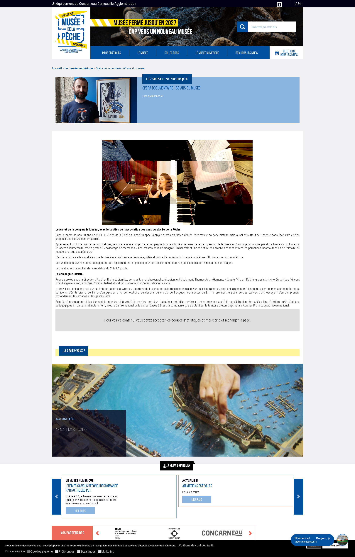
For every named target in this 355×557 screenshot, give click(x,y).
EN (296, 3)
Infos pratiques (111, 53)
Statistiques (88, 551)
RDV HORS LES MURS (247, 53)
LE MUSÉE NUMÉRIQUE (207, 53)
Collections (172, 53)
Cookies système (41, 551)
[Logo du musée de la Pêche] (71, 33)
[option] (177, 410)
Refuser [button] (314, 545)
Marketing (107, 551)
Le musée (143, 53)
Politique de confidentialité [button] (196, 545)
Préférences (67, 551)
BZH (300, 3)
